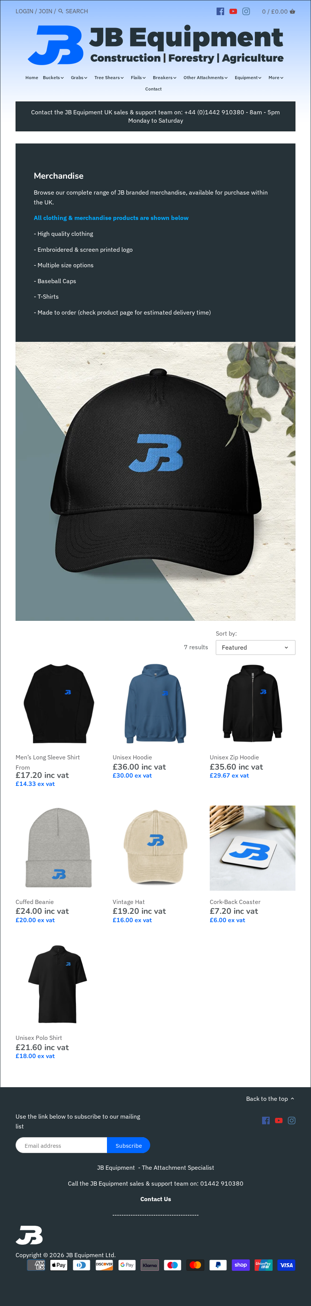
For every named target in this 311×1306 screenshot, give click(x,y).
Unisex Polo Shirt (39, 1037)
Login (24, 11)
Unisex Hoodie (132, 757)
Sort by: (226, 633)
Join (45, 11)
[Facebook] (220, 10)
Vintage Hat (129, 901)
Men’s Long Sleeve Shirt (48, 757)
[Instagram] (246, 10)
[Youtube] (233, 10)
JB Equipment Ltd (90, 1255)
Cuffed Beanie (35, 901)
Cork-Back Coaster (235, 901)
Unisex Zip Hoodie (234, 757)
